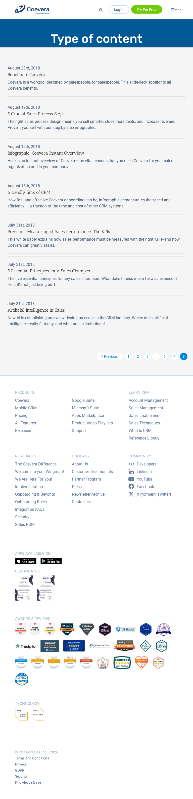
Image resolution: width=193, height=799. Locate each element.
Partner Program (86, 479)
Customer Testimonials (92, 471)
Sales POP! (25, 524)
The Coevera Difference (36, 464)
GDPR (19, 770)
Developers (146, 464)
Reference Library (144, 438)
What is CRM (140, 430)
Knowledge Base (28, 782)
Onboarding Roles (31, 501)
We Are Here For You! (33, 479)
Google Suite (83, 400)
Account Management (148, 400)
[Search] (101, 10)
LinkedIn (144, 471)
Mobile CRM (26, 408)
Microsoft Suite (85, 408)
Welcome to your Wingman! (39, 471)
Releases (23, 430)
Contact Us (81, 501)
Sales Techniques (144, 423)
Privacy (21, 764)
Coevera (22, 400)
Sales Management (146, 408)
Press (77, 486)
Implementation (29, 486)
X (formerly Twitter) (154, 494)
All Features (25, 423)
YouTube (144, 479)
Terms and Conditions (32, 758)
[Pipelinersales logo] (32, 9)
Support (79, 430)
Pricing (21, 415)
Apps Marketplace (88, 415)
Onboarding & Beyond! (35, 494)
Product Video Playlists (92, 423)
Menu (179, 10)
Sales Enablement (145, 415)
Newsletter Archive (88, 494)
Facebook (145, 486)
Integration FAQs (29, 509)
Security (22, 517)
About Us (80, 464)
